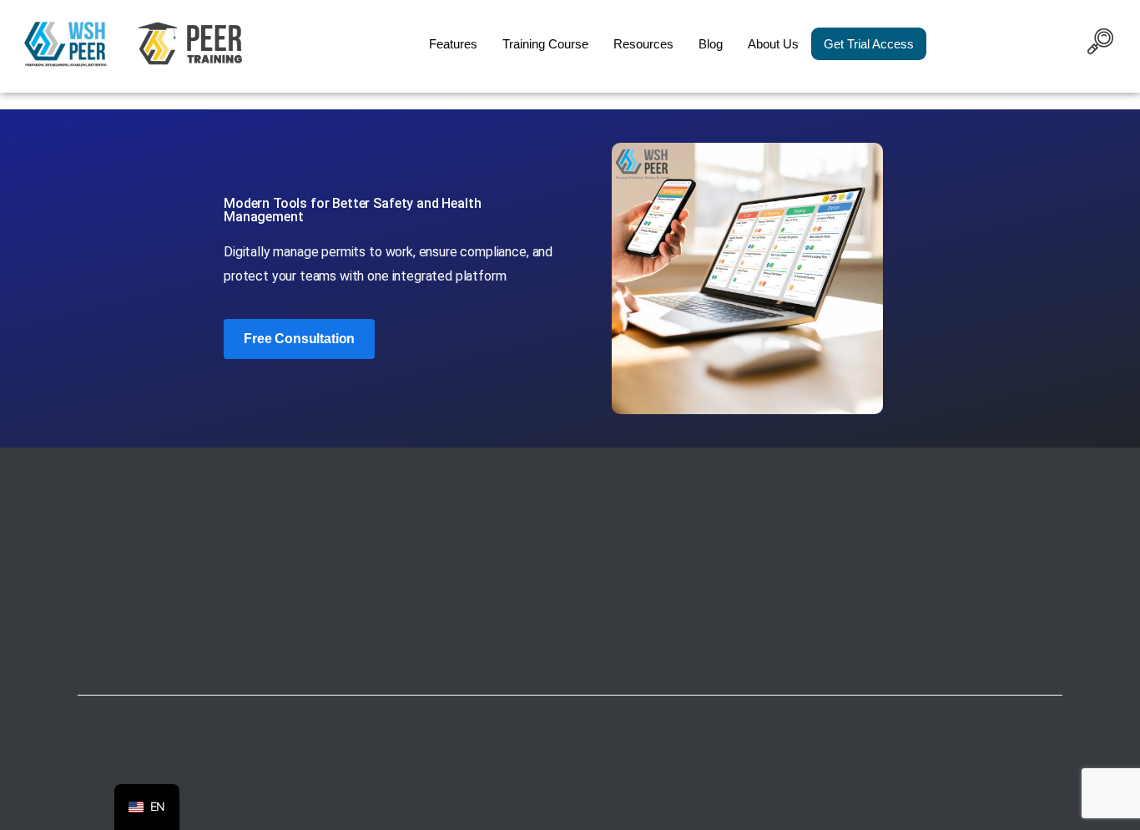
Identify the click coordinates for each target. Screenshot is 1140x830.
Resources (643, 44)
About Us (773, 44)
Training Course (545, 44)
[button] (1100, 44)
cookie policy (685, 812)
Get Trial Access (869, 44)
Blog (711, 44)
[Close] (737, 813)
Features (453, 44)
